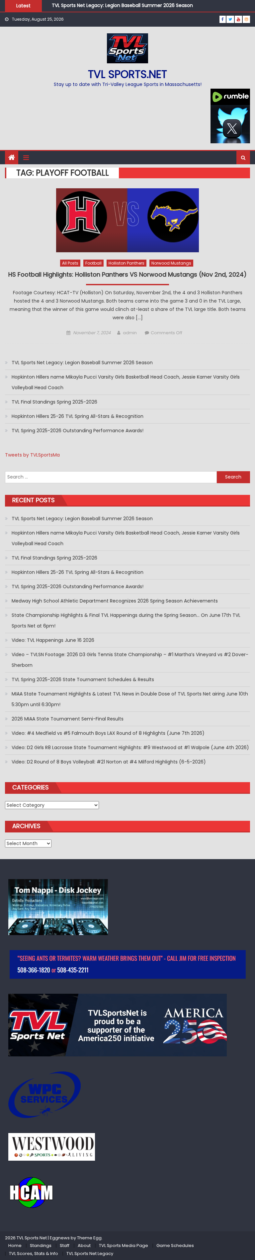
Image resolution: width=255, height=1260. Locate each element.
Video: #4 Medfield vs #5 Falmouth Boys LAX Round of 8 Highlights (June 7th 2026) (108, 733)
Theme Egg (89, 1238)
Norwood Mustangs (171, 263)
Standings (40, 1245)
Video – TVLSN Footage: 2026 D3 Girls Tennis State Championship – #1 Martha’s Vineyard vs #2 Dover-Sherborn (130, 659)
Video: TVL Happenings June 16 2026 (53, 640)
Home (15, 1245)
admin (130, 333)
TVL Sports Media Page (123, 1245)
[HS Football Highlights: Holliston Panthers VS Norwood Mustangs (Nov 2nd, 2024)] (127, 220)
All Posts (70, 263)
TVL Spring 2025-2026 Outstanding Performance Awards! (77, 430)
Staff (64, 1245)
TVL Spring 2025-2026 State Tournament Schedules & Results (83, 679)
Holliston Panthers (126, 263)
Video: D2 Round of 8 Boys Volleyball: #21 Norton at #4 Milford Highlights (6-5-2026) (109, 761)
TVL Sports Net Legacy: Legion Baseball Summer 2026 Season (122, 5)
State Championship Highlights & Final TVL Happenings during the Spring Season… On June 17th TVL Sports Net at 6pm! (126, 620)
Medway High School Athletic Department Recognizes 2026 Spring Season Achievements (115, 601)
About (84, 1245)
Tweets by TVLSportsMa (32, 455)
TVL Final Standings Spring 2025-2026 (54, 402)
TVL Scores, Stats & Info (33, 1253)
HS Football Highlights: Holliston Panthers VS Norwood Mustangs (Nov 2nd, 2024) (127, 275)
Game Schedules (175, 1245)
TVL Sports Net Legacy (89, 1253)
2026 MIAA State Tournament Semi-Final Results (68, 718)
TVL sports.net (127, 74)
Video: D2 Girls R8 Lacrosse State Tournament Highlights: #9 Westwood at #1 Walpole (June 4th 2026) (130, 747)
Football (93, 263)
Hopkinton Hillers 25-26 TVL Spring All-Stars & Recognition (77, 416)
